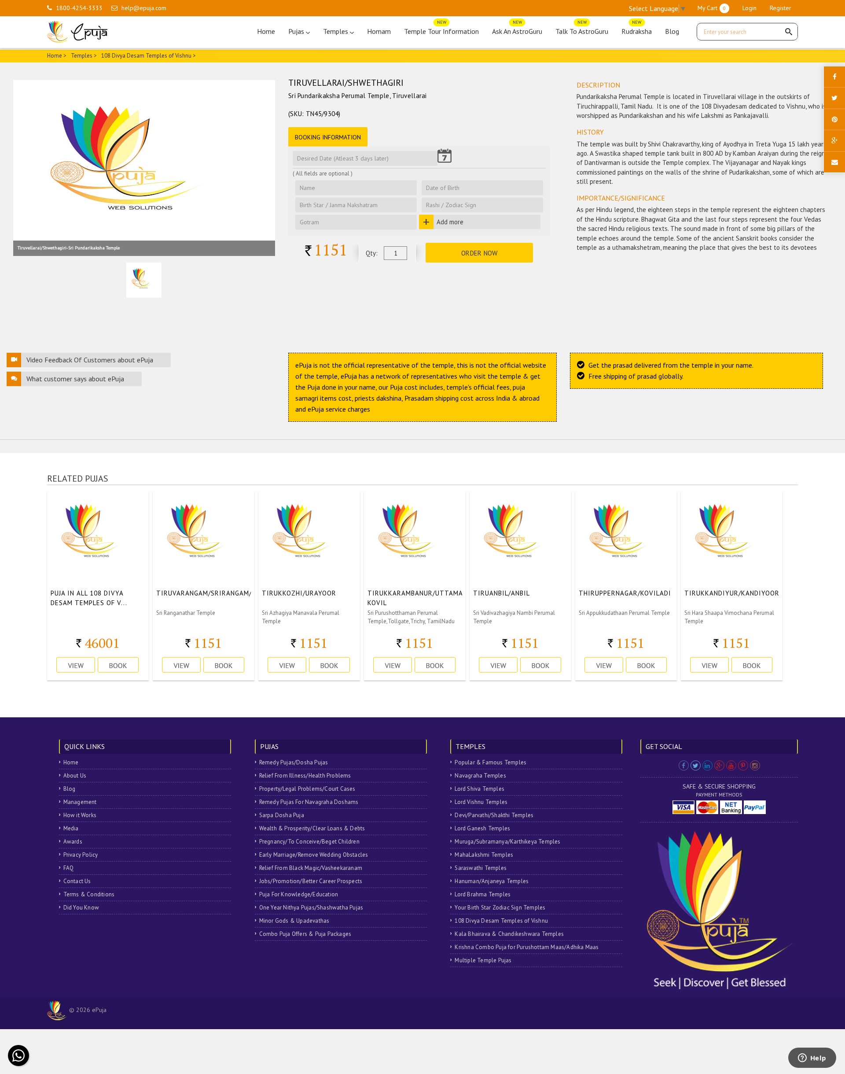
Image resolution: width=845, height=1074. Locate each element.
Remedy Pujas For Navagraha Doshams (309, 802)
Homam (379, 31)
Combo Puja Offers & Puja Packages (305, 934)
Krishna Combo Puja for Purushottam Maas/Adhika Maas (527, 947)
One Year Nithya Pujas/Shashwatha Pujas (311, 907)
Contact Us (77, 881)
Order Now (479, 253)
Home (266, 31)
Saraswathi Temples (481, 868)
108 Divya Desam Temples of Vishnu (501, 920)
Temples (336, 31)
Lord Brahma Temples (483, 894)
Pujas (297, 31)
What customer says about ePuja (75, 378)
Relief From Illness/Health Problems (305, 775)
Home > (56, 55)
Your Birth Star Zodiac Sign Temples (500, 907)
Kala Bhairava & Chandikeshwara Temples (509, 934)
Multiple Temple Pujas (483, 960)
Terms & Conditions (89, 894)
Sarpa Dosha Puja (281, 815)
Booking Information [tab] (328, 137)
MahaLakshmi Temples (484, 854)
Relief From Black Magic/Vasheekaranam (310, 868)
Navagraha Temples (480, 775)
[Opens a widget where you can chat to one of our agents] (812, 1059)
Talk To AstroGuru (581, 29)
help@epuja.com (143, 8)
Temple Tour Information (441, 29)
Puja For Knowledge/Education (298, 894)
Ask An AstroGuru (517, 29)
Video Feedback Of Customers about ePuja (89, 359)
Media (71, 828)
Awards (72, 841)
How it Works (79, 815)
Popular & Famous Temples (490, 762)
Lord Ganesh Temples (482, 828)
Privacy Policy (80, 854)
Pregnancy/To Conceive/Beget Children (309, 841)
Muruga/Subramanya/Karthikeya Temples (507, 841)
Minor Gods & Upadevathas (294, 920)
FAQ (68, 868)
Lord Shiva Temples (479, 789)
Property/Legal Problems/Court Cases (307, 789)
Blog (672, 31)
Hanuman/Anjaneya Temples (492, 881)
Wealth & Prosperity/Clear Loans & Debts (312, 828)
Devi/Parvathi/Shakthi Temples (494, 815)
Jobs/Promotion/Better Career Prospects (311, 881)
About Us (75, 775)
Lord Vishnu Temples (481, 802)
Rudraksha (636, 29)
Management (80, 802)
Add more (450, 222)
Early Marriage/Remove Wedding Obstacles (313, 854)
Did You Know (81, 907)
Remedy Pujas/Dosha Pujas (293, 762)
